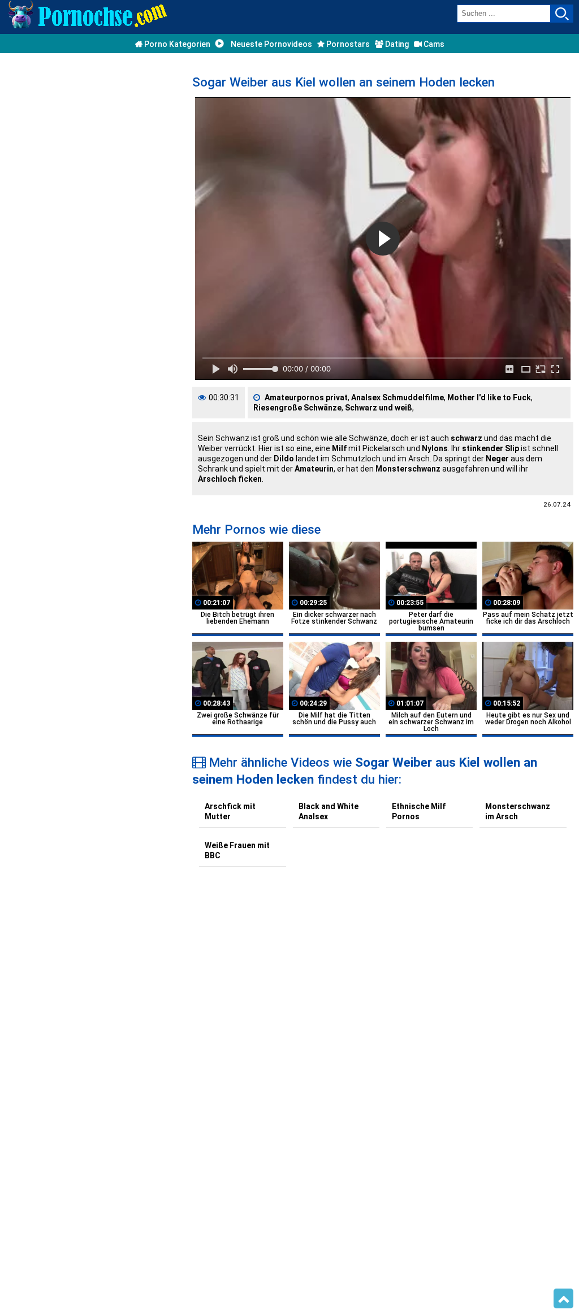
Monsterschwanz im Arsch (517, 811)
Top (563, 1299)
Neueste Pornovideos (270, 44)
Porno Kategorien (176, 44)
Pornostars (347, 44)
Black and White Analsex (328, 811)
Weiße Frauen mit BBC (237, 850)
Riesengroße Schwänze (297, 407)
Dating (396, 44)
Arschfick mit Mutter (230, 811)
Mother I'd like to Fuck (489, 397)
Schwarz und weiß (378, 407)
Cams (433, 44)
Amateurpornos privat (306, 397)
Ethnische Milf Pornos (419, 811)
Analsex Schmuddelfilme (397, 397)
